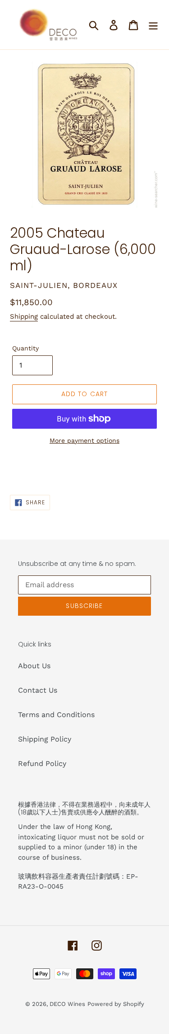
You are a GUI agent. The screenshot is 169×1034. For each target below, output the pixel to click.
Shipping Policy (44, 739)
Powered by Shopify (115, 1003)
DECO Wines (67, 1003)
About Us (34, 665)
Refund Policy (42, 763)
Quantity (25, 348)
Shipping (24, 316)
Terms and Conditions (56, 714)
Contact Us (37, 690)
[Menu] (153, 24)
